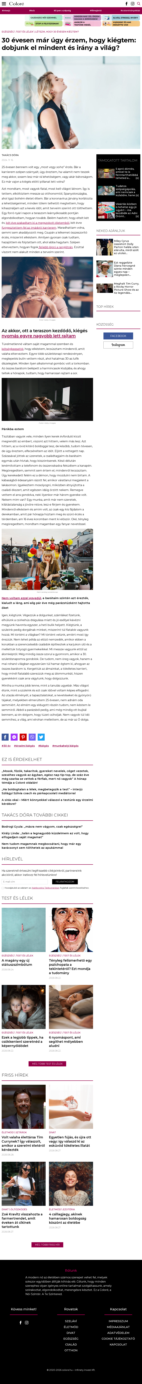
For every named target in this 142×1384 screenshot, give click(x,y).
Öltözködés (19, 1209)
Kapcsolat (118, 1344)
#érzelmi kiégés (24, 745)
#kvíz (32, 10)
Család (71, 1344)
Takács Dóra (10, 155)
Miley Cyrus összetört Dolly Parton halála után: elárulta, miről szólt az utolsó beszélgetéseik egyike (126, 250)
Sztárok (21, 1132)
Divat (52, 1132)
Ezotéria (69, 1209)
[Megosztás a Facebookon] (5, 737)
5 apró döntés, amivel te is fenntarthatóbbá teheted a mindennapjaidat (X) (127, 176)
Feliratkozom (65, 881)
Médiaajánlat (118, 1327)
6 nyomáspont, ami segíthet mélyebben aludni (66, 1042)
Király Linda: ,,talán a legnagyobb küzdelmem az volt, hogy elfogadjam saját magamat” (45, 835)
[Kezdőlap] (16, 3)
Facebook (118, 336)
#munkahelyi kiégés (65, 745)
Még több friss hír (47, 1244)
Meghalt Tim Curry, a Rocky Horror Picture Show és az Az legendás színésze (126, 289)
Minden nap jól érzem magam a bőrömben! (82, 18)
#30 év (6, 745)
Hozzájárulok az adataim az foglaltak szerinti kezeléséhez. (47, 888)
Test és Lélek (24, 31)
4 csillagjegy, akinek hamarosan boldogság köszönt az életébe (67, 1218)
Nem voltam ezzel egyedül (21, 598)
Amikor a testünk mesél (82, 24)
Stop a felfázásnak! (44, 24)
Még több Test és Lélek (47, 1063)
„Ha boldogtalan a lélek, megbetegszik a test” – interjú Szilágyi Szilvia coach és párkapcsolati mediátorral (42, 791)
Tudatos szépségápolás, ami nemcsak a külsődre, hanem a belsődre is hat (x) (127, 194)
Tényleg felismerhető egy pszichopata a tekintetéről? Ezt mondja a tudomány (70, 967)
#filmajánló (96, 10)
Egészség (8, 31)
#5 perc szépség (62, 10)
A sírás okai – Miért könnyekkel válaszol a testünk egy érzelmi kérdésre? (47, 801)
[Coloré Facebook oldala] (126, 3)
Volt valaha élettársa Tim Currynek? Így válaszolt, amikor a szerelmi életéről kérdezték (23, 1143)
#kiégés (43, 745)
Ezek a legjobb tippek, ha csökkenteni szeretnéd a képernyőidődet (22, 1042)
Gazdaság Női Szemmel (44, 18)
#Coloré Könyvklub (130, 10)
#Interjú (6, 10)
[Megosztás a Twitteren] (41, 737)
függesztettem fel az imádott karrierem (29, 227)
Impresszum (118, 1321)
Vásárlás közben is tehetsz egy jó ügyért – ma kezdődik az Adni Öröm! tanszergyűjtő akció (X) (126, 213)
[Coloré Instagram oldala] (133, 3)
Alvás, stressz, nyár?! (121, 18)
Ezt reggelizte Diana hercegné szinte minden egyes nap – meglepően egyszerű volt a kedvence (124, 272)
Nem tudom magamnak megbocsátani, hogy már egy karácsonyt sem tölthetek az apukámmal (41, 845)
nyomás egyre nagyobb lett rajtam (39, 335)
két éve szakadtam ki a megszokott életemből (37, 222)
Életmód (8, 1132)
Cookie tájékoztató (118, 1338)
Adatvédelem (118, 1333)
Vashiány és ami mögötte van (121, 24)
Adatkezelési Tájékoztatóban (45, 888)
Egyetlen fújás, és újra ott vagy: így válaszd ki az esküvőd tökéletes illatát (70, 1141)
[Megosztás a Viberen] (32, 737)
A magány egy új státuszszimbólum (17, 963)
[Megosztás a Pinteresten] (23, 737)
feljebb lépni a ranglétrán (55, 247)
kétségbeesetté (12, 349)
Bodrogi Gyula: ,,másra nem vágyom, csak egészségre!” (42, 826)
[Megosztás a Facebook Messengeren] (14, 737)
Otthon (71, 1350)
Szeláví (71, 1321)
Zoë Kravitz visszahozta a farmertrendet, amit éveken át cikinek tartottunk (22, 1220)
